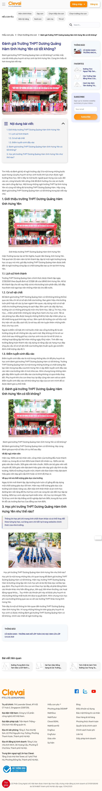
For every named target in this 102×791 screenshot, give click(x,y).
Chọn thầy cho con (56, 13)
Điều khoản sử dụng (85, 708)
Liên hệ (79, 734)
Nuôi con (37, 19)
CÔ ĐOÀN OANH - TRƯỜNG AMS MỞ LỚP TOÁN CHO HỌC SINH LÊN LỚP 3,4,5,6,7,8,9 (32, 635)
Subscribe (85, 116)
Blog (78, 704)
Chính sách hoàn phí (85, 730)
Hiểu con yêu (8, 35)
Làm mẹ (50, 19)
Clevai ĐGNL (53, 721)
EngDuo (51, 730)
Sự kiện (51, 742)
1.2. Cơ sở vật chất (17, 138)
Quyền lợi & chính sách (86, 725)
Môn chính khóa (24, 13)
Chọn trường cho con (78, 13)
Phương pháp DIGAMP (57, 708)
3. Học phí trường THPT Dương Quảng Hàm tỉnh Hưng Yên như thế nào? (35, 156)
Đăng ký (94, 4)
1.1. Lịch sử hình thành (18, 134)
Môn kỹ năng (23, 19)
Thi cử (61, 19)
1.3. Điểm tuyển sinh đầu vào (22, 142)
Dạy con (40, 13)
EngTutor (52, 734)
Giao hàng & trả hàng (85, 717)
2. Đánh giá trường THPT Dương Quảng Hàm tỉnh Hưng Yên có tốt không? (34, 148)
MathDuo (52, 713)
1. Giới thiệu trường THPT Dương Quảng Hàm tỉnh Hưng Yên (33, 129)
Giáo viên (52, 738)
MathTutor (52, 717)
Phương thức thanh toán (87, 721)
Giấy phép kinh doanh (86, 738)
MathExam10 (53, 725)
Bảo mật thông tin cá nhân (88, 713)
